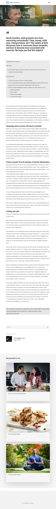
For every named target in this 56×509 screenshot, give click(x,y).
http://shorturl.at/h (11, 313)
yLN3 (17, 313)
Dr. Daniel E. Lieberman (32, 113)
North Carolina (28, 12)
